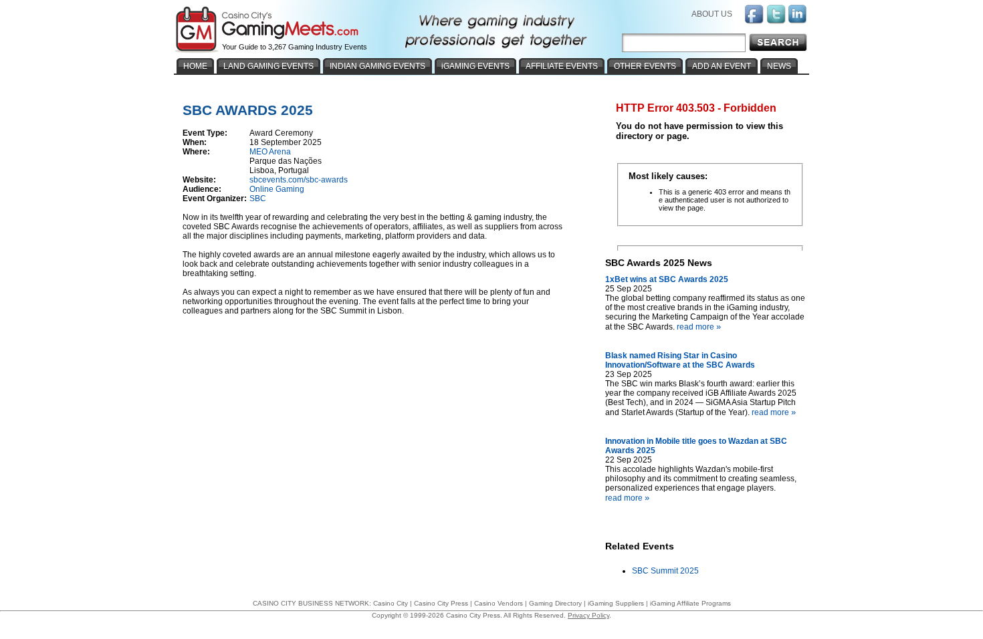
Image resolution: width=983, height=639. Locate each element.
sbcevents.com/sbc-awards (298, 179)
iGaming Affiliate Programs (690, 603)
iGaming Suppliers (616, 603)
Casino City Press (441, 603)
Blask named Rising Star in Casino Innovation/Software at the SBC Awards (680, 360)
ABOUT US (711, 14)
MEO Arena (270, 151)
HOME (195, 66)
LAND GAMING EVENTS (268, 66)
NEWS (779, 66)
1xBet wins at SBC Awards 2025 (666, 279)
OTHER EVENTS (645, 66)
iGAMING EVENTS (475, 66)
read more (699, 327)
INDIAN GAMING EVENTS (377, 66)
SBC (257, 198)
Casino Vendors (498, 603)
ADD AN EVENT (721, 66)
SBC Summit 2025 (665, 571)
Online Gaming (276, 189)
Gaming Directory (555, 603)
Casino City (390, 603)
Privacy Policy (588, 615)
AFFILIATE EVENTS (562, 66)
